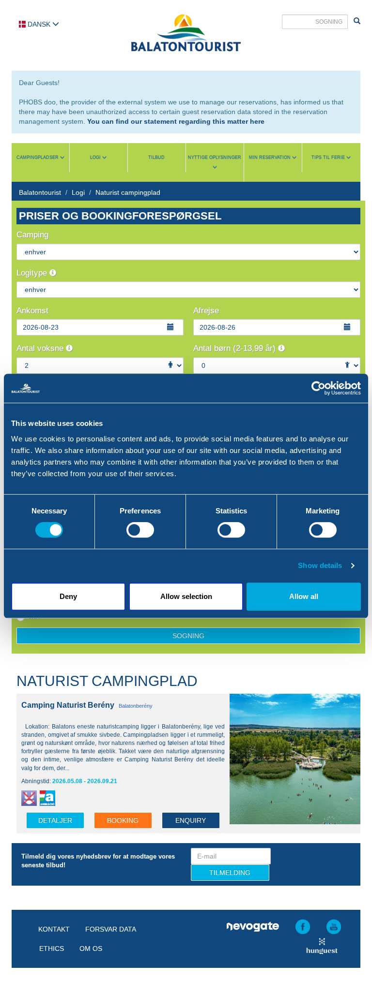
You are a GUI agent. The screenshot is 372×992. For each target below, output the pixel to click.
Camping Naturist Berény (67, 705)
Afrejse (206, 310)
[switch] (140, 530)
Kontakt (54, 929)
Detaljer (55, 820)
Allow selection (186, 596)
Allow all (303, 596)
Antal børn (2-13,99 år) (235, 348)
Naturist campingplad (127, 192)
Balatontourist (40, 192)
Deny (68, 596)
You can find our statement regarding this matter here (175, 121)
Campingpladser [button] (38, 157)
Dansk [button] (39, 24)
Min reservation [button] (270, 157)
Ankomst (32, 310)
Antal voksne (41, 348)
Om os (90, 948)
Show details (320, 565)
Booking (123, 820)
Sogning (188, 636)
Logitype (32, 272)
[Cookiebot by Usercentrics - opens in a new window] (318, 388)
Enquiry (190, 820)
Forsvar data (110, 929)
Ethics (51, 948)
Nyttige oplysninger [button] (214, 157)
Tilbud (156, 157)
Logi (78, 192)
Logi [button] (96, 157)
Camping (32, 234)
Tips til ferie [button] (328, 157)
